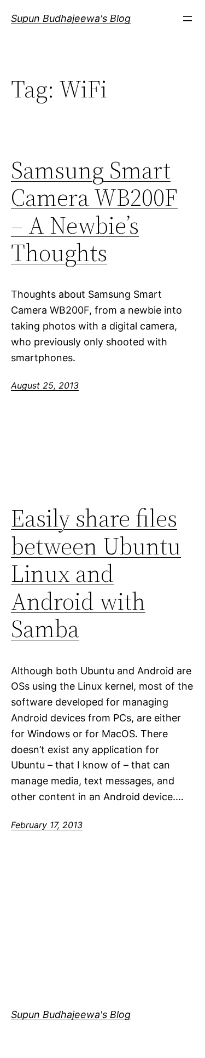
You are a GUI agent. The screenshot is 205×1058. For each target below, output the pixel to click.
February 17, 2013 (47, 824)
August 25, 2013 (45, 385)
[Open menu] (187, 18)
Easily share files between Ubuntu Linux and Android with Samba (96, 574)
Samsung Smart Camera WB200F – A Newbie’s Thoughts (94, 212)
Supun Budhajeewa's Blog (71, 18)
